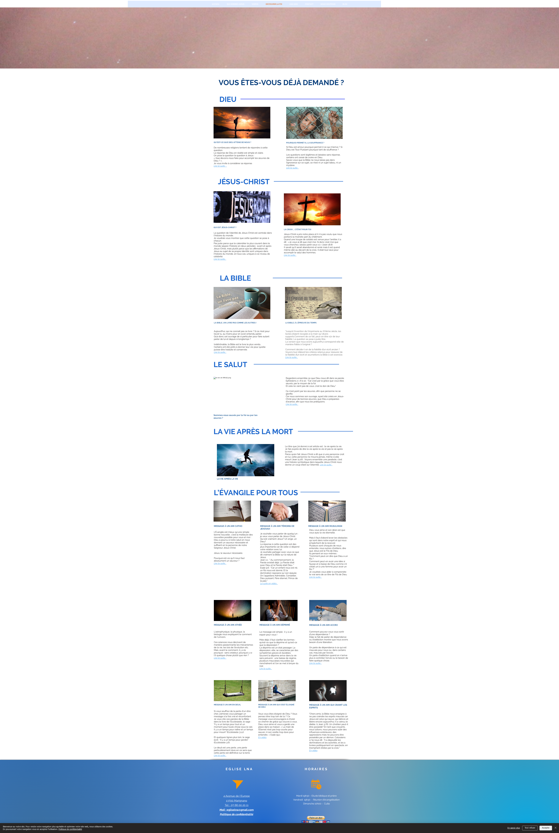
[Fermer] (555, 828)
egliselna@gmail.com (240, 809)
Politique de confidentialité (70, 829)
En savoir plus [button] (513, 828)
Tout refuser (530, 828)
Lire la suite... (292, 168)
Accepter (546, 828)
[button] (315, 819)
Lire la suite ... (220, 166)
